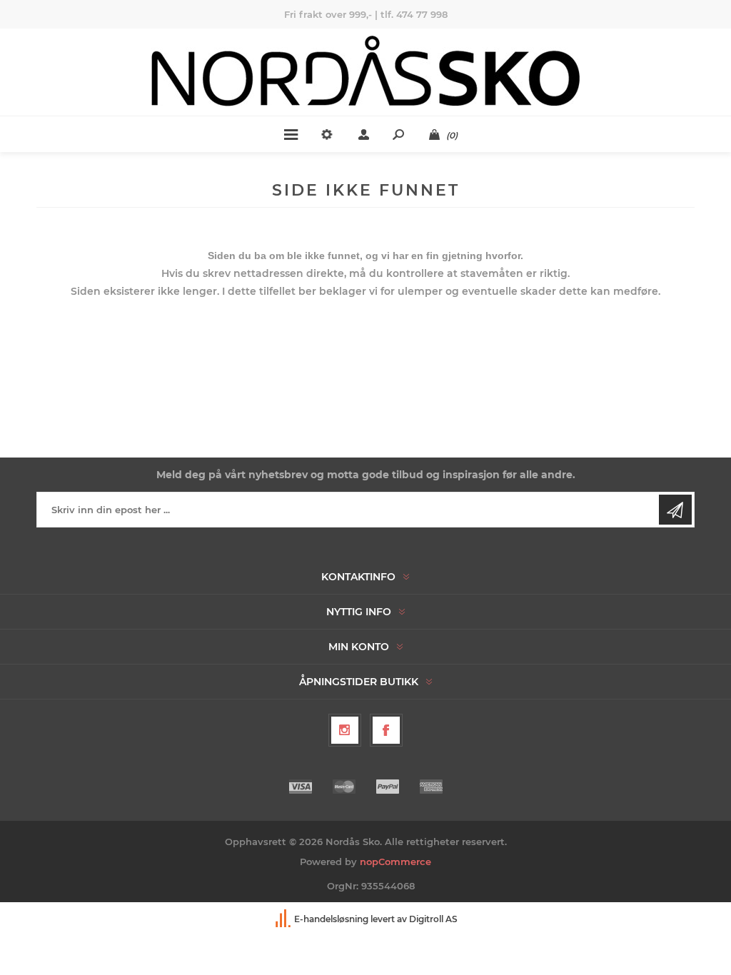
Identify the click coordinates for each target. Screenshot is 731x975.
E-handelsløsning (331, 919)
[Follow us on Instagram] (344, 730)
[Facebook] (386, 730)
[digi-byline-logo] (284, 919)
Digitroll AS (433, 919)
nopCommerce (395, 861)
